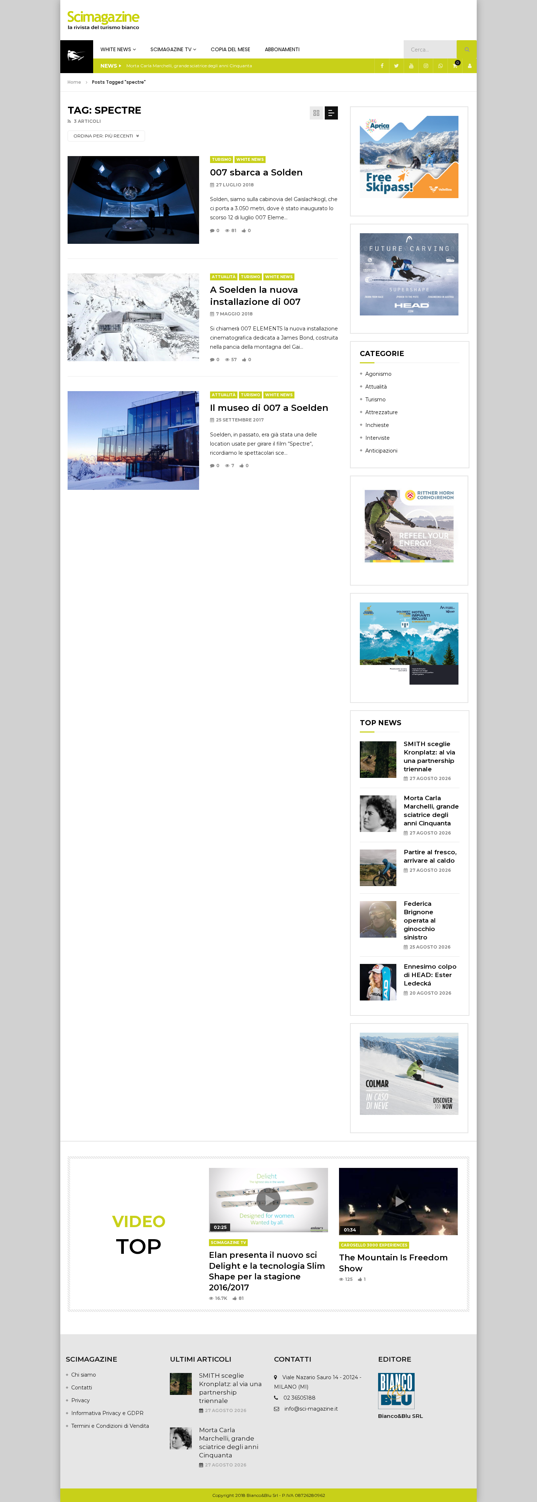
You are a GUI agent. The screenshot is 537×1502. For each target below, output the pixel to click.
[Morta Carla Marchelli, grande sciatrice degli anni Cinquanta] (378, 813)
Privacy (80, 1400)
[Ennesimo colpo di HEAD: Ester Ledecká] (378, 982)
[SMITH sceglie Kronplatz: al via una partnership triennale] (378, 759)
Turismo (221, 159)
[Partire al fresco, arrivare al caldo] (378, 868)
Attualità (224, 277)
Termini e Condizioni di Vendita (110, 1426)
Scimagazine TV (171, 49)
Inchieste (377, 425)
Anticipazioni (381, 450)
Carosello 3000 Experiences (374, 1245)
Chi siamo (83, 1375)
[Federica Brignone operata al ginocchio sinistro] (378, 919)
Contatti (81, 1387)
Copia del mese (230, 49)
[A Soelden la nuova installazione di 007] (133, 317)
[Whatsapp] (440, 65)
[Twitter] (396, 65)
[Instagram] (425, 65)
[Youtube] (411, 65)
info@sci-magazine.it (311, 1408)
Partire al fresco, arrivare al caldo (160, 65)
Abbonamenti (282, 49)
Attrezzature (381, 412)
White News (115, 49)
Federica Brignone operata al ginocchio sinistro (420, 920)
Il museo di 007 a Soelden (269, 407)
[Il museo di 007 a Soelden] (133, 440)
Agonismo (378, 374)
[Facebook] (381, 65)
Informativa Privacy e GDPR (107, 1413)
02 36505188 (299, 1398)
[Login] (469, 65)
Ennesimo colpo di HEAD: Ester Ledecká (430, 975)
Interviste (377, 438)
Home (74, 82)
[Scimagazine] (104, 20)
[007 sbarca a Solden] (133, 200)
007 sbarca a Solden (256, 172)
